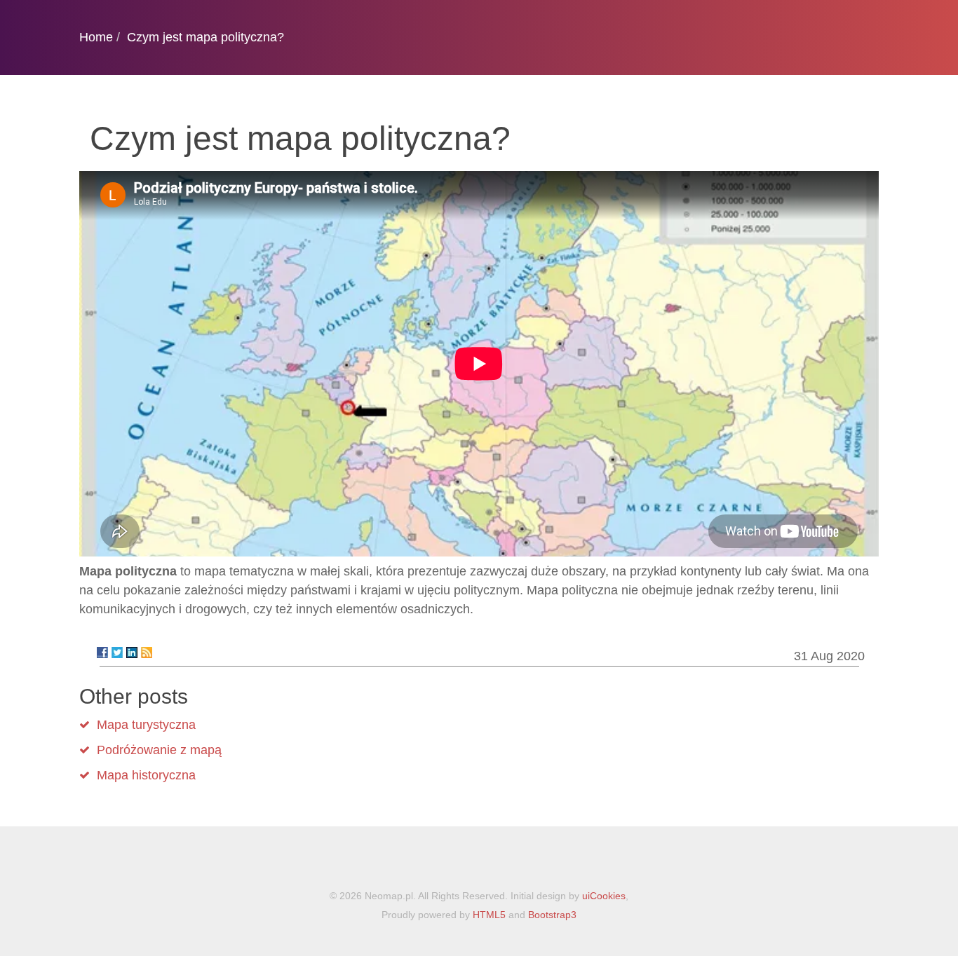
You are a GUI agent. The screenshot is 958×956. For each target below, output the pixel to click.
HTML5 (489, 914)
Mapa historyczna (146, 775)
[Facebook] (102, 652)
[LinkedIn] (131, 652)
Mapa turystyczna (146, 725)
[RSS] (146, 652)
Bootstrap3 (552, 914)
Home (96, 37)
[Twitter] (117, 652)
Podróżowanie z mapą (159, 750)
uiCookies (604, 895)
